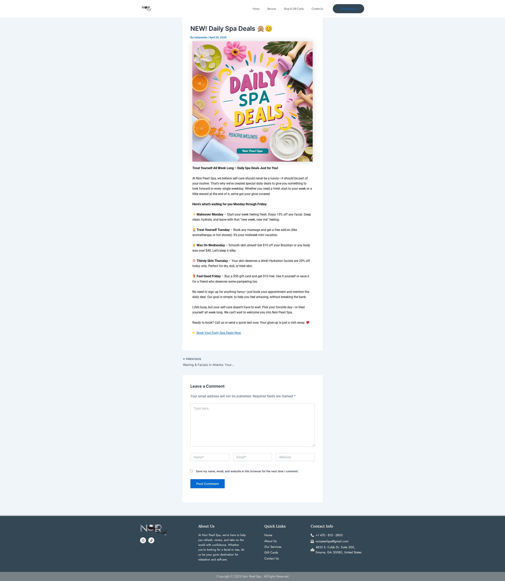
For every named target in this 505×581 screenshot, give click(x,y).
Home (256, 9)
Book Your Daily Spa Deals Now (218, 333)
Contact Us (317, 9)
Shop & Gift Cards (294, 9)
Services (271, 9)
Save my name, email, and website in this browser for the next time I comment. (247, 471)
